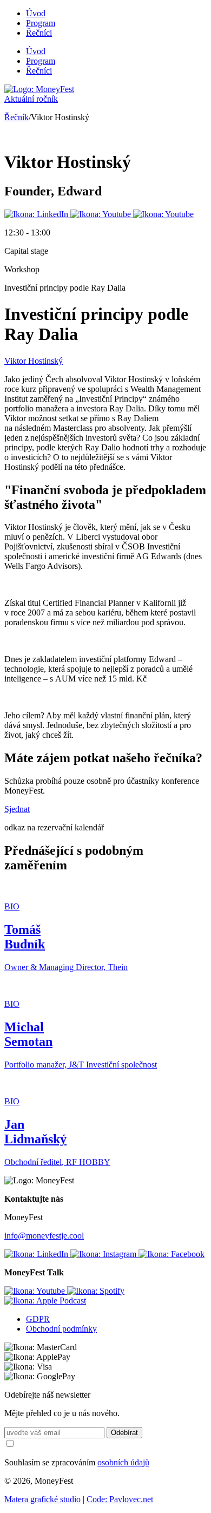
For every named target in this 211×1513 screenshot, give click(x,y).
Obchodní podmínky (61, 1328)
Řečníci (39, 32)
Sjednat (17, 809)
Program (40, 23)
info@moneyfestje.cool (44, 1235)
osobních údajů (123, 1462)
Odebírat (124, 1433)
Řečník (16, 117)
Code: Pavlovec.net (120, 1499)
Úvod (35, 13)
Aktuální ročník (31, 98)
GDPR (38, 1319)
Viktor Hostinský (33, 360)
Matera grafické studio (42, 1499)
